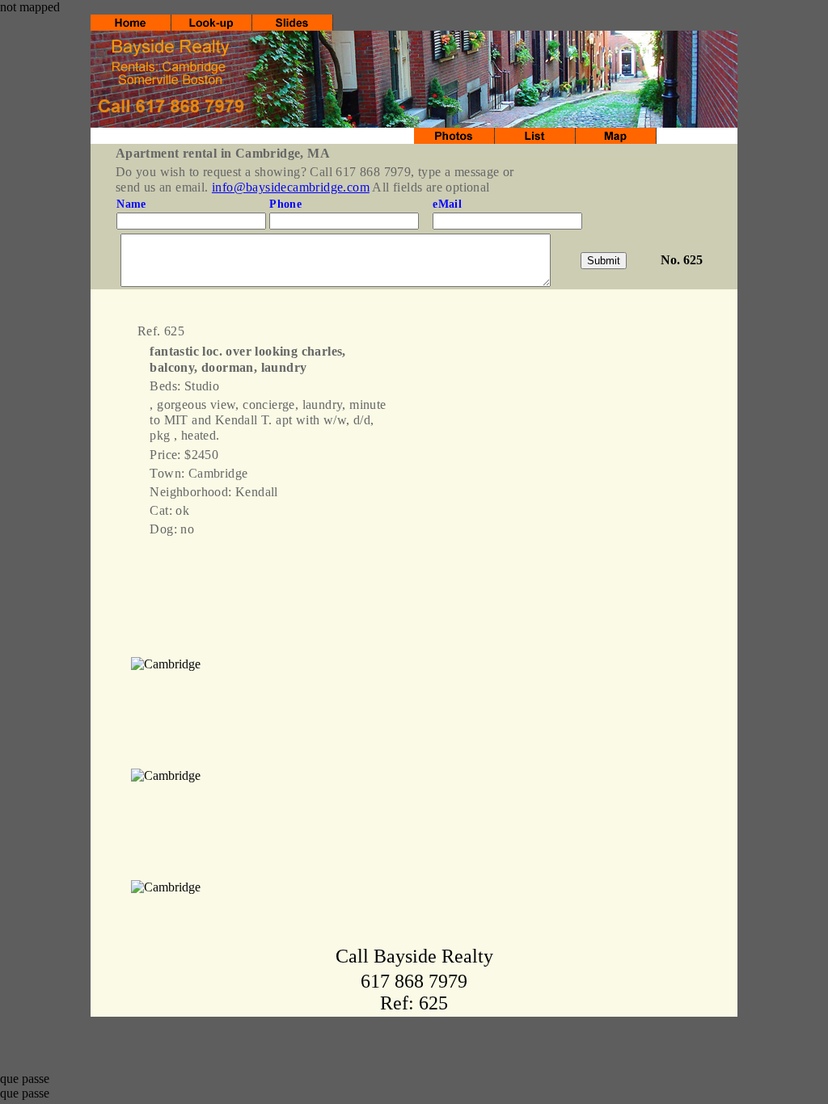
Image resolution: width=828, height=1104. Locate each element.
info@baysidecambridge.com (291, 187)
